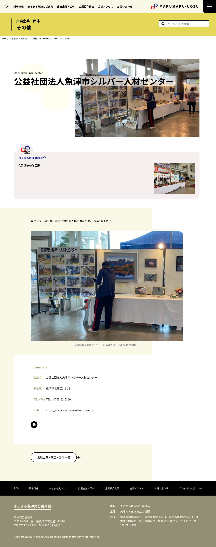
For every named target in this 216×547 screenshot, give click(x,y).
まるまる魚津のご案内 (40, 6)
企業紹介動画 (86, 6)
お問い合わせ (124, 6)
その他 (24, 38)
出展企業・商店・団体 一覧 (53, 457)
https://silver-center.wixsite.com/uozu (70, 410)
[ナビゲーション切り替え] (209, 6)
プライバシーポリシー (190, 488)
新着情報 (19, 6)
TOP (6, 6)
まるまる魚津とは (58, 488)
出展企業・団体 (66, 6)
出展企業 (14, 38)
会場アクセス (105, 6)
